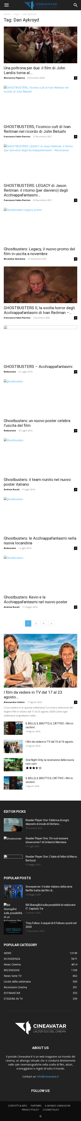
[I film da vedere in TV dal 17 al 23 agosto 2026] (40, 661)
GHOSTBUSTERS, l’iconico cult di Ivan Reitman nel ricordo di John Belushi (37, 129)
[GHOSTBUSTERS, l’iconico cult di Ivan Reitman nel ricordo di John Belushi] (40, 103)
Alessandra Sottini (14, 702)
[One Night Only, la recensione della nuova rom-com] (13, 764)
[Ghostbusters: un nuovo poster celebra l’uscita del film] (40, 397)
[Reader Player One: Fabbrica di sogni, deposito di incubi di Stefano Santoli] (13, 825)
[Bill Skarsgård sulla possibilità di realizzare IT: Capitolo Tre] (13, 913)
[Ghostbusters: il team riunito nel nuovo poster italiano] (40, 456)
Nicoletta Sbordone (14, 258)
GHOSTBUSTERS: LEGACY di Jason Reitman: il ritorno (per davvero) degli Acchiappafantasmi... (36, 190)
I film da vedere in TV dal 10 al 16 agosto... (50, 741)
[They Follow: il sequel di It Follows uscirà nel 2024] (13, 927)
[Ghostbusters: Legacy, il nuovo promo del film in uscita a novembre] (40, 226)
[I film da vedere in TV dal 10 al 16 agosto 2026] (13, 746)
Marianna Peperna (14, 77)
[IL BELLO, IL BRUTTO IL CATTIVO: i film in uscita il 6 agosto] (13, 783)
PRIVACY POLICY (30, 1109)
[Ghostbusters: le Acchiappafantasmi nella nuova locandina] (40, 515)
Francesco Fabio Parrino (17, 136)
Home (7, 14)
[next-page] (51, 623)
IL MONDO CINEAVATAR (57, 1105)
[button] (6, 5)
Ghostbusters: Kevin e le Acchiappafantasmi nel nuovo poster (35, 599)
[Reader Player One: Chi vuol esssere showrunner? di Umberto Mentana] (13, 843)
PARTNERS (36, 1105)
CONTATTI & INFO (17, 1105)
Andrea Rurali (12, 489)
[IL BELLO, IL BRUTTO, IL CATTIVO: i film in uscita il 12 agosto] (13, 728)
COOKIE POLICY (51, 1109)
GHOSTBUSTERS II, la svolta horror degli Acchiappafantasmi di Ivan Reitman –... (39, 310)
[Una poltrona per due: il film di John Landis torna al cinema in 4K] (40, 45)
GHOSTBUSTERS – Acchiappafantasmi (38, 366)
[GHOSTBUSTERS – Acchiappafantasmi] (40, 343)
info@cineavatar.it (48, 1076)
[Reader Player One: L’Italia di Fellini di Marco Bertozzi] (13, 861)
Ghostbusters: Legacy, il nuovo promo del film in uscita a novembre (39, 251)
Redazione (10, 371)
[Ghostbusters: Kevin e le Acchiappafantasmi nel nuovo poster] (40, 574)
